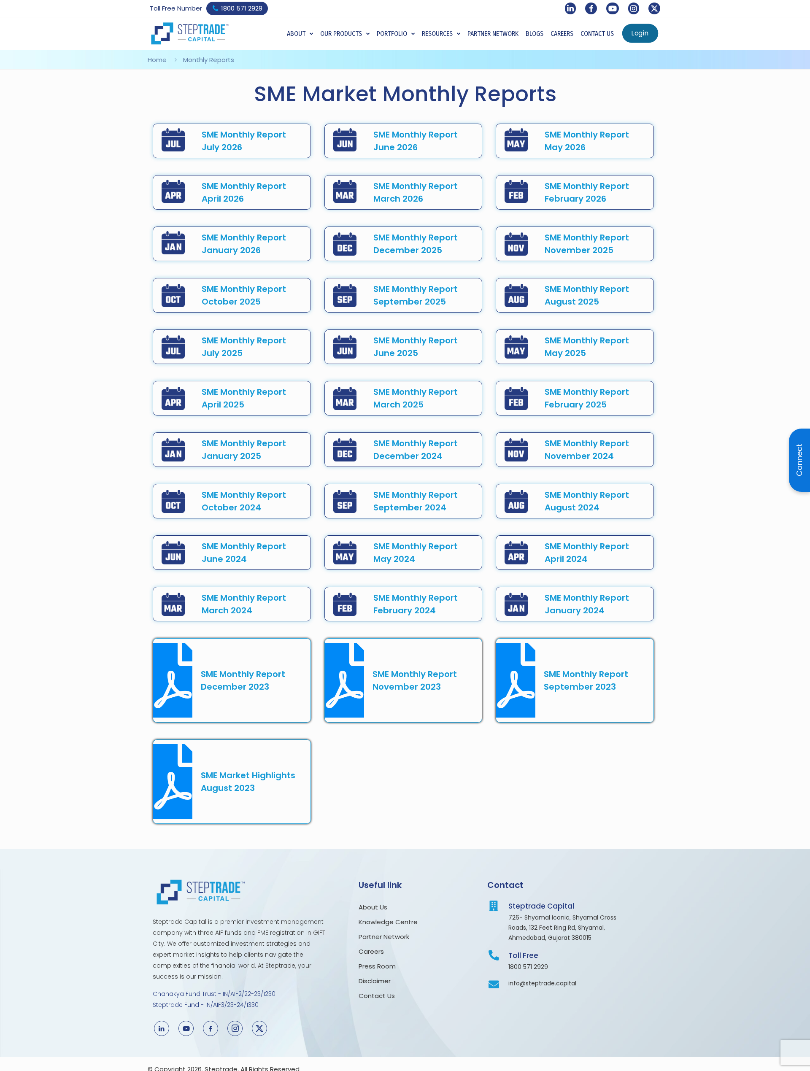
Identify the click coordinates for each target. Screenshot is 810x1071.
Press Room (379, 966)
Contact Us (377, 995)
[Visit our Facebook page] (591, 8)
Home (157, 59)
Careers (371, 951)
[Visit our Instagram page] (633, 8)
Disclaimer (375, 981)
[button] (300, 34)
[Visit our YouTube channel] (612, 8)
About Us (374, 907)
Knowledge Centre (388, 921)
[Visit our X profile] (654, 8)
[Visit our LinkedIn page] (570, 8)
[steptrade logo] (190, 34)
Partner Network (384, 936)
